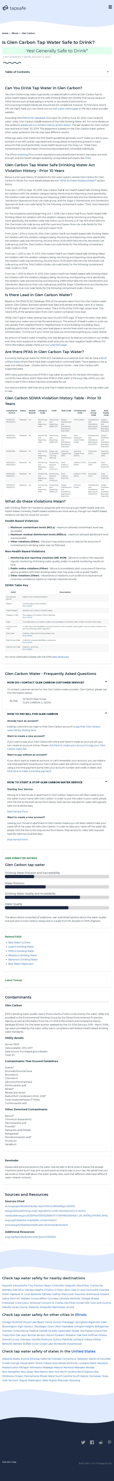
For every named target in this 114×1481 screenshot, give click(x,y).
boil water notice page (65, 108)
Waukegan (40, 1326)
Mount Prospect (55, 1335)
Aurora (57, 1322)
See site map (9, 1462)
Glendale (64, 1298)
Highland (15, 1294)
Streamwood (74, 1343)
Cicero (51, 1326)
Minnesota (36, 1367)
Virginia (23, 1380)
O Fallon (59, 1290)
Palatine (33, 1331)
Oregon (19, 1376)
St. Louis (25, 1294)
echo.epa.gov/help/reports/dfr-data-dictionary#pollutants (36, 1225)
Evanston (7, 1331)
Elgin (20, 1326)
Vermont (13, 1380)
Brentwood (92, 1294)
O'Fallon (48, 1290)
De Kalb (52, 1331)
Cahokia (46, 1294)
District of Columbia (100, 1359)
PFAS (88, 158)
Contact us (10, 1442)
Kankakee (67, 1326)
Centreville (92, 1290)
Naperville (94, 1322)
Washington (35, 1380)
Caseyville (70, 1285)
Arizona (25, 1359)
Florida (6, 1363)
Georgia (15, 1363)
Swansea (104, 1290)
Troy (30, 1285)
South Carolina (63, 1376)
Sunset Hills (82, 1303)
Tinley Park (8, 1335)
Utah (5, 1380)
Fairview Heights (34, 1290)
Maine (93, 1363)
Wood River (82, 1285)
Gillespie (85, 1298)
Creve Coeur (22, 1303)
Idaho (31, 1363)
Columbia (52, 1298)
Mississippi (47, 1367)
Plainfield (67, 1339)
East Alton (18, 1290)
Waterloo (34, 1307)
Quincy (57, 1339)
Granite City (96, 1285)
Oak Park (82, 1335)
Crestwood (8, 1303)
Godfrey (56, 1294)
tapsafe (17, 8)
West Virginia (49, 1380)
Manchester (59, 1307)
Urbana (88, 1339)
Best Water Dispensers (20, 964)
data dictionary (60, 657)
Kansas (62, 1363)
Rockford (17, 1322)
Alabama (7, 1359)
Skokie (75, 1331)
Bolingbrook (102, 1326)
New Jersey (27, 1371)
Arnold (70, 1307)
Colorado (57, 1359)
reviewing (22, 154)
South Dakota (80, 1376)
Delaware (82, 1359)
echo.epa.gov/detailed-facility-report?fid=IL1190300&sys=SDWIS (40, 1206)
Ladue (5, 1298)
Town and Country (100, 1303)
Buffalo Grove (31, 1343)
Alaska (16, 1359)
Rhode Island (47, 1376)
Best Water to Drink (19, 942)
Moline (97, 1339)
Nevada (90, 1367)
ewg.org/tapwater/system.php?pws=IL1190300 (30, 1237)
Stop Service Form (17, 839)
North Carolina (68, 1371)
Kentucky (72, 1363)
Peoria (48, 1322)
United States (83, 1351)
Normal (32, 1335)
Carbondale (64, 1331)
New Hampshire (11, 1371)
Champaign (68, 1322)
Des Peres (69, 1303)
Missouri (58, 1367)
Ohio (96, 1371)
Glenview (25, 1339)
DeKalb (43, 1331)
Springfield (81, 1322)
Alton (68, 1290)
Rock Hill (15, 1298)
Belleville (36, 1294)
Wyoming (74, 1380)
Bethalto (7, 1290)
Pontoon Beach (42, 1285)
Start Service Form (17, 811)
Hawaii (23, 1363)
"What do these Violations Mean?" (77, 180)
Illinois (81, 1315)
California (45, 1359)
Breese (95, 1298)
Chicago (6, 1322)
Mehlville (75, 1298)
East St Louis (78, 1290)
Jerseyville (45, 1307)
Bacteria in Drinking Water (23, 959)
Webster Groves (30, 1298)
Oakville (6, 1307)
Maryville (7, 1285)
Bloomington (9, 1326)
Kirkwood (35, 1303)
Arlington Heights (84, 1326)
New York (54, 1371)
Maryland (102, 1363)
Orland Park (100, 1331)
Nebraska (80, 1367)
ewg (79, 378)
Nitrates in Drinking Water (22, 955)
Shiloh (5, 1294)
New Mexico (41, 1371)
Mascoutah (68, 1294)
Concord (46, 1303)
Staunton (80, 1294)
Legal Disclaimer (60, 1442)
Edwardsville (20, 1285)
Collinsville (58, 1285)
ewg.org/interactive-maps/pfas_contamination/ (31, 1220)
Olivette (104, 1294)
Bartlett (17, 1343)
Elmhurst (46, 1339)
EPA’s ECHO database (33, 118)
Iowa (55, 1363)
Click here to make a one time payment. (29, 771)
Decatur (29, 1326)
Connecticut (69, 1359)
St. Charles (57, 1303)
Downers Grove (10, 1339)
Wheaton (70, 1335)
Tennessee (95, 1376)
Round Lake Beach (33, 1322)
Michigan (24, 1367)
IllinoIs (38, 1363)
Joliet (104, 1322)
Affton (43, 1298)
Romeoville (60, 1343)
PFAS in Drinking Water (21, 951)
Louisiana (84, 1363)
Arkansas (35, 1359)
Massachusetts (10, 1367)
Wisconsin (63, 1380)
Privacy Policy (33, 1442)
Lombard (78, 1339)
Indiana (47, 1363)
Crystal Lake (46, 1343)
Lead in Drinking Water (21, 946)
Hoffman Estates (97, 1335)
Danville (36, 1339)
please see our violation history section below (46, 125)
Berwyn (41, 1335)
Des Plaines (86, 1331)
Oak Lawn (21, 1335)
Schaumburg (20, 1331)
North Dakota (85, 1371)
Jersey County (20, 1307)
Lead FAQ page (58, 345)
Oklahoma (8, 1376)
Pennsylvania (31, 1376)
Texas (105, 1376)
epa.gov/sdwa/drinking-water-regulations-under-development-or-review (45, 1211)
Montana (69, 1367)
